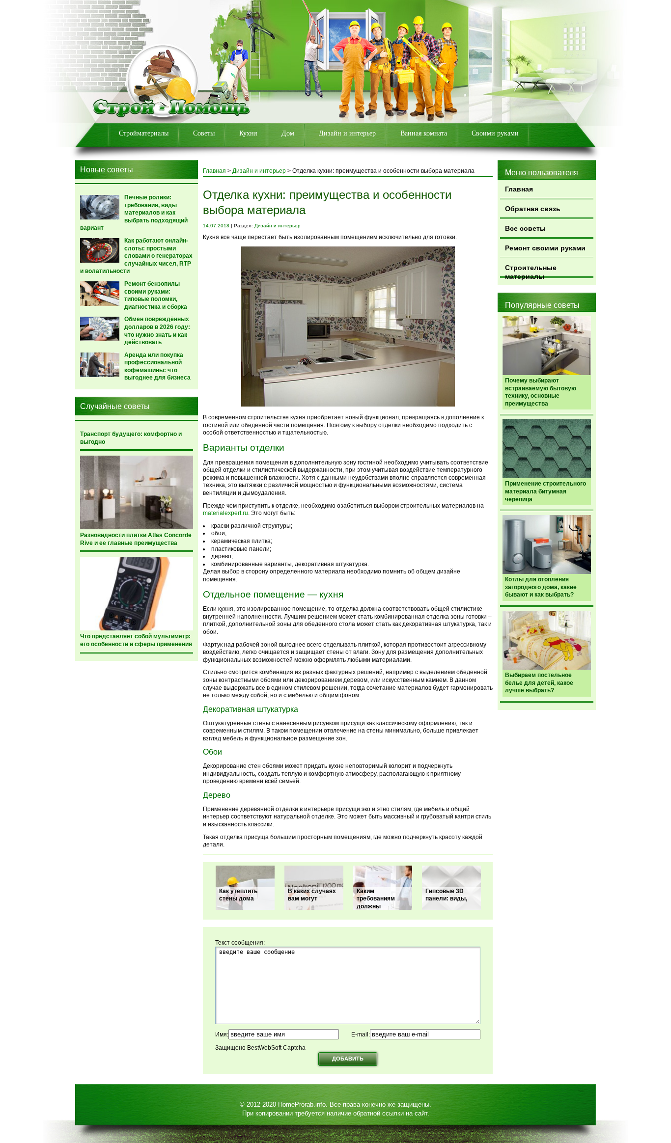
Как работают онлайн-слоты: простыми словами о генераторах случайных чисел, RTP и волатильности (136, 255)
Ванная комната (423, 133)
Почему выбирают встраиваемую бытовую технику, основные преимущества (540, 392)
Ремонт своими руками (545, 248)
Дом (287, 133)
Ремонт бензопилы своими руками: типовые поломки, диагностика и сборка (155, 295)
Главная (519, 189)
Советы (204, 133)
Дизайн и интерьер (347, 133)
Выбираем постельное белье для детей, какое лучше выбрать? (539, 683)
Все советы (525, 228)
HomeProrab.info (302, 1104)
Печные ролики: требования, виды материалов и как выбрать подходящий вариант (134, 212)
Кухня (248, 133)
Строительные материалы (531, 271)
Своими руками (495, 133)
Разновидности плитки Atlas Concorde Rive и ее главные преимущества (136, 539)
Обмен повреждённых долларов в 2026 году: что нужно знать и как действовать (157, 331)
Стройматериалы (143, 133)
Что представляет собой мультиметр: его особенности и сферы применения (136, 640)
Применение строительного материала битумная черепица (545, 491)
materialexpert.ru (225, 513)
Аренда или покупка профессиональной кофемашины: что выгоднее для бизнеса (157, 366)
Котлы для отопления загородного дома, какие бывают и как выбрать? (541, 587)
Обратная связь (532, 209)
